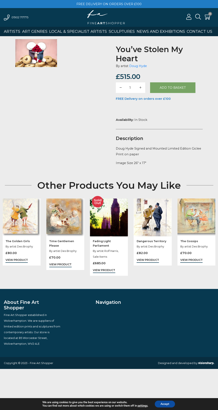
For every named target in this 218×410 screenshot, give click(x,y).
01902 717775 (19, 17)
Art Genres (34, 31)
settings (143, 405)
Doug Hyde (138, 66)
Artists (12, 31)
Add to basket (173, 88)
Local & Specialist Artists (78, 31)
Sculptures (122, 31)
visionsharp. (206, 363)
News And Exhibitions (161, 31)
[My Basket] (208, 18)
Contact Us (199, 31)
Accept (165, 404)
